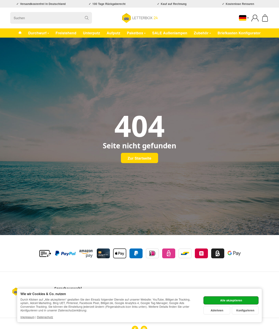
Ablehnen (217, 310)
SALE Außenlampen (169, 32)
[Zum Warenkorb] (265, 18)
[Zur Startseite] (139, 18)
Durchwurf (37, 32)
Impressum (27, 317)
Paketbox (135, 32)
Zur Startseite (139, 158)
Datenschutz (45, 317)
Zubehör (201, 32)
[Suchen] (86, 18)
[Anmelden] (255, 18)
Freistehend (66, 32)
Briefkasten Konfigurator (239, 32)
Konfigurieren (245, 310)
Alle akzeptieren (231, 300)
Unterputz (91, 32)
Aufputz (113, 32)
